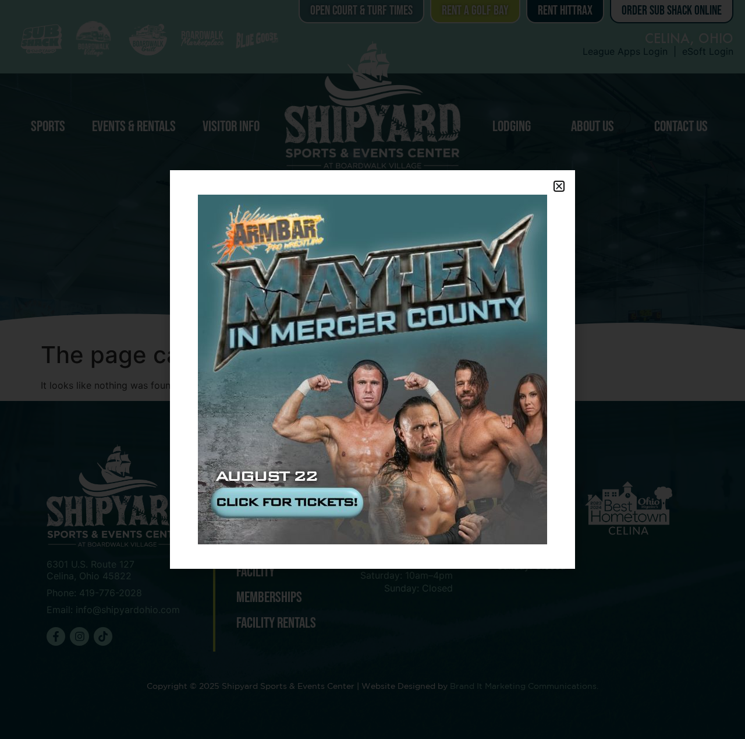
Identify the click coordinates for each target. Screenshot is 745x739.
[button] (559, 186)
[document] (372, 369)
